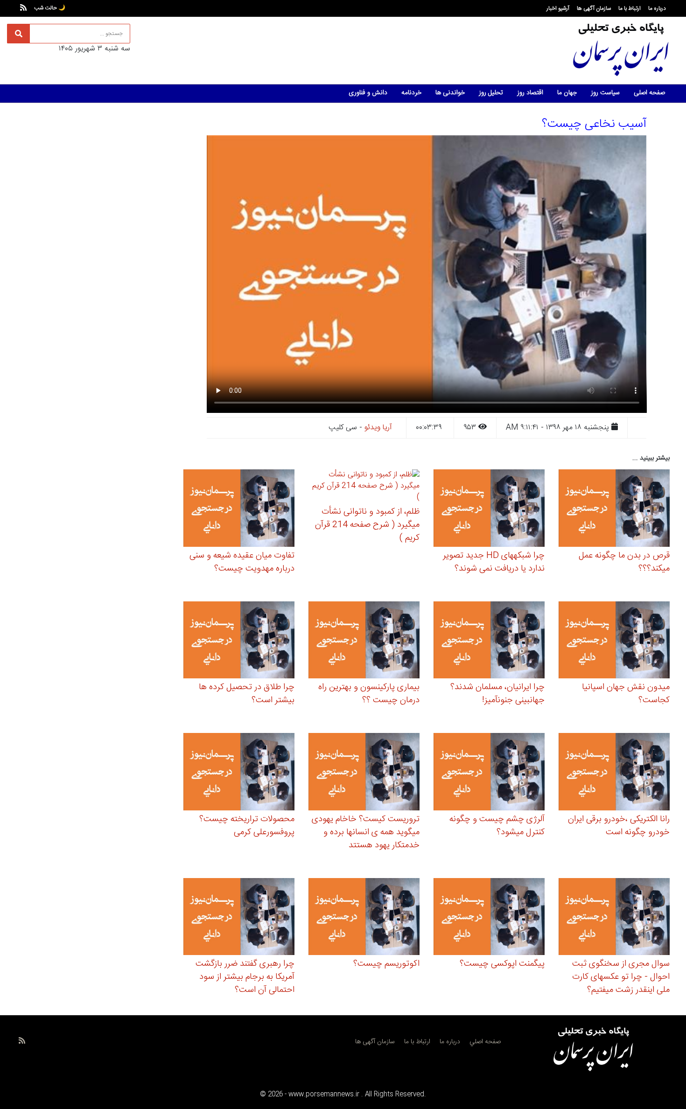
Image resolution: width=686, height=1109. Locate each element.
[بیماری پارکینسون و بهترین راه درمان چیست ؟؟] (364, 641)
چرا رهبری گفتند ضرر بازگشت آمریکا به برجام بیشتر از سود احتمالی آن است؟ (245, 977)
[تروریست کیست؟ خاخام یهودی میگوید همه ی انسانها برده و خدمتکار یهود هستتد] (364, 773)
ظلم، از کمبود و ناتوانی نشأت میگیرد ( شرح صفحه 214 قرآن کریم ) (367, 525)
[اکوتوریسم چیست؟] (364, 918)
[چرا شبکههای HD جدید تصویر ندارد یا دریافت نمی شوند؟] (489, 509)
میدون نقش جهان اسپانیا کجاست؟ (626, 693)
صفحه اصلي (485, 1041)
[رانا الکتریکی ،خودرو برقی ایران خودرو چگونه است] (614, 773)
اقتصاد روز (530, 92)
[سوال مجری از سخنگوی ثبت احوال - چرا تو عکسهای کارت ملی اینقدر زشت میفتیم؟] (614, 918)
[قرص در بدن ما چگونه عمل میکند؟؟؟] (614, 509)
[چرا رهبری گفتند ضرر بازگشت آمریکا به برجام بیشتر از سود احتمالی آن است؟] (238, 918)
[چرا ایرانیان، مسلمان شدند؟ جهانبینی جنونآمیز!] (489, 641)
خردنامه (411, 92)
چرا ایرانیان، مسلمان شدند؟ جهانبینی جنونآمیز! (497, 693)
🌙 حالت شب (49, 8)
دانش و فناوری (368, 92)
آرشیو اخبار (557, 8)
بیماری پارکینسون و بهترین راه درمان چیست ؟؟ (369, 693)
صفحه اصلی (649, 92)
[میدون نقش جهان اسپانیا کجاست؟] (614, 641)
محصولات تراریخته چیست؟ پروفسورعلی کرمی (246, 825)
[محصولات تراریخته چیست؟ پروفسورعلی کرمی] (238, 773)
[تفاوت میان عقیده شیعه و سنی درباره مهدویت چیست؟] (238, 509)
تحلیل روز (491, 92)
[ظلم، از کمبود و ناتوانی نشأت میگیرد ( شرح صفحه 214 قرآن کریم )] (364, 487)
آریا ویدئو (378, 427)
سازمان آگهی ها (594, 8)
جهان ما (567, 92)
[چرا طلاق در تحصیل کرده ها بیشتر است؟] (238, 641)
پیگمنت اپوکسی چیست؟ (502, 964)
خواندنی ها (450, 92)
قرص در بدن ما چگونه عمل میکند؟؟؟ (624, 562)
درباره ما (657, 8)
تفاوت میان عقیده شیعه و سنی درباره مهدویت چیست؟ (241, 562)
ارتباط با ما (629, 8)
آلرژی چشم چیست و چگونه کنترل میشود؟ (497, 825)
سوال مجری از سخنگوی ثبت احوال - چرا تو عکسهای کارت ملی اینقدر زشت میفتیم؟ (621, 977)
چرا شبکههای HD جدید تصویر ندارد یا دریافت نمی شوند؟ (494, 562)
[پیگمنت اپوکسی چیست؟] (489, 918)
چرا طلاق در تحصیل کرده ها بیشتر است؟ (246, 693)
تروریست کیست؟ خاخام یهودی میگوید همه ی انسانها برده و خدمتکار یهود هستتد (366, 832)
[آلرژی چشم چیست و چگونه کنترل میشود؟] (489, 773)
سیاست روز (605, 92)
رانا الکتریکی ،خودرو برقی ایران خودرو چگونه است (619, 825)
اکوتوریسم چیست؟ (386, 964)
